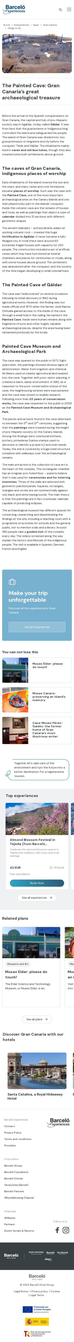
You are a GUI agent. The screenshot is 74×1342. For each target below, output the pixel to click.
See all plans (34, 1019)
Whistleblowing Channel (19, 1197)
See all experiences (37, 627)
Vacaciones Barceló (16, 1184)
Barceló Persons (14, 1191)
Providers (10, 1145)
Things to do (14, 28)
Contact (9, 1126)
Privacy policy (39, 1291)
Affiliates (9, 1217)
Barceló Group (13, 1165)
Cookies (55, 1291)
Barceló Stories (13, 1178)
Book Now (37, 883)
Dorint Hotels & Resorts (19, 1230)
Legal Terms (37, 1295)
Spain (36, 25)
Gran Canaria (50, 25)
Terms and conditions (17, 1139)
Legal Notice (21, 1291)
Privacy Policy (12, 1132)
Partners (9, 1224)
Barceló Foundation (16, 1172)
